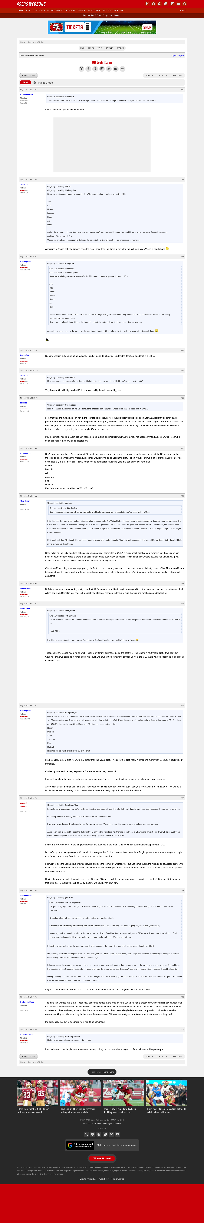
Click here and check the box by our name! (117, 1145)
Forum (59, 10)
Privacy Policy (103, 1179)
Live (82, 48)
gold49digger (25, 588)
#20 (182, 370)
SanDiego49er (26, 262)
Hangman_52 (26, 453)
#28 (182, 890)
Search (120, 48)
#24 (182, 583)
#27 (182, 798)
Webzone (31, 4)
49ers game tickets (38, 82)
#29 (182, 997)
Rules (91, 48)
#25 (182, 604)
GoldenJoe (24, 355)
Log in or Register (177, 55)
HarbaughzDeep (27, 1002)
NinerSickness (26, 1034)
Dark (112, 1072)
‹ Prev (147, 75)
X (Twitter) (86, 1134)
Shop (115, 10)
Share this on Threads (95, 69)
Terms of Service (117, 1179)
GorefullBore (25, 609)
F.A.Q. (100, 48)
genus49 (23, 803)
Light (105, 1072)
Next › (180, 75)
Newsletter (94, 10)
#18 (182, 257)
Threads (98, 1134)
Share (183, 10)
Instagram (105, 1134)
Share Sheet (122, 69)
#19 (182, 350)
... (170, 75)
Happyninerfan (26, 95)
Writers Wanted (102, 1158)
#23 (182, 496)
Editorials (39, 10)
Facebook (92, 1134)
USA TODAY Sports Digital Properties (106, 1124)
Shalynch (24, 184)
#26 (182, 706)
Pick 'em (107, 10)
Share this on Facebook (88, 69)
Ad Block (102, 22)
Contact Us (91, 1179)
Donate (83, 1179)
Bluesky (111, 1134)
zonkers (23, 403)
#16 (182, 90)
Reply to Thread (28, 75)
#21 (182, 398)
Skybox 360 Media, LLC (114, 1120)
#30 (182, 1029)
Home (21, 10)
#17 (182, 179)
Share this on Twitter (81, 69)
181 (174, 75)
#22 (182, 448)
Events (109, 48)
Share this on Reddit (109, 69)
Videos (50, 10)
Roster (82, 10)
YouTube (117, 1134)
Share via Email (116, 69)
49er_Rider (25, 501)
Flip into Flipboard (102, 69)
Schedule (70, 10)
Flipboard (172, 3)
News (28, 10)
